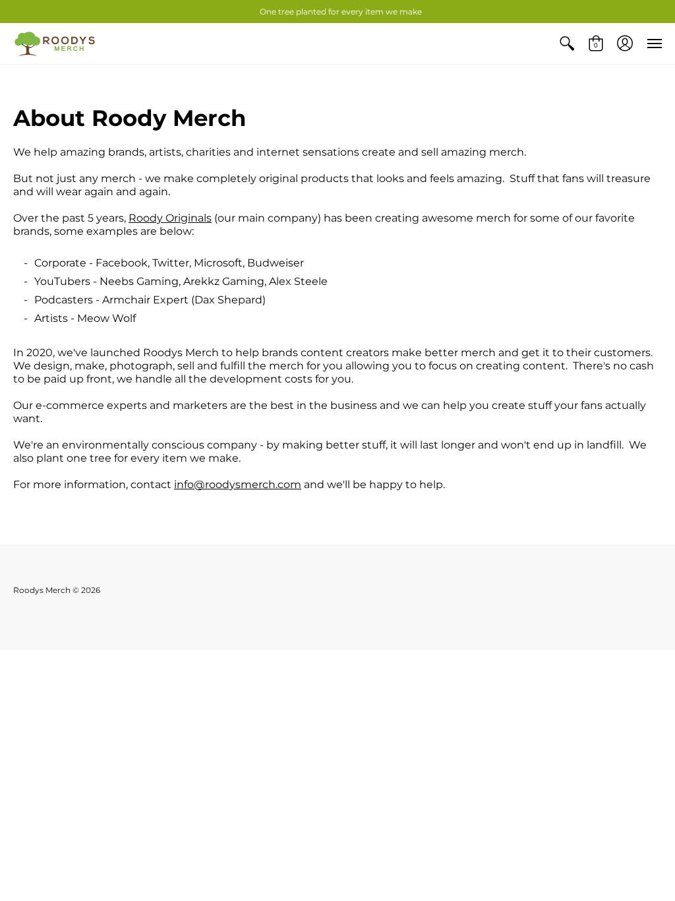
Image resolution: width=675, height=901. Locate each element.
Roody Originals (170, 218)
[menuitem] (566, 43)
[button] (566, 43)
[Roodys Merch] (56, 43)
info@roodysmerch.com (237, 484)
